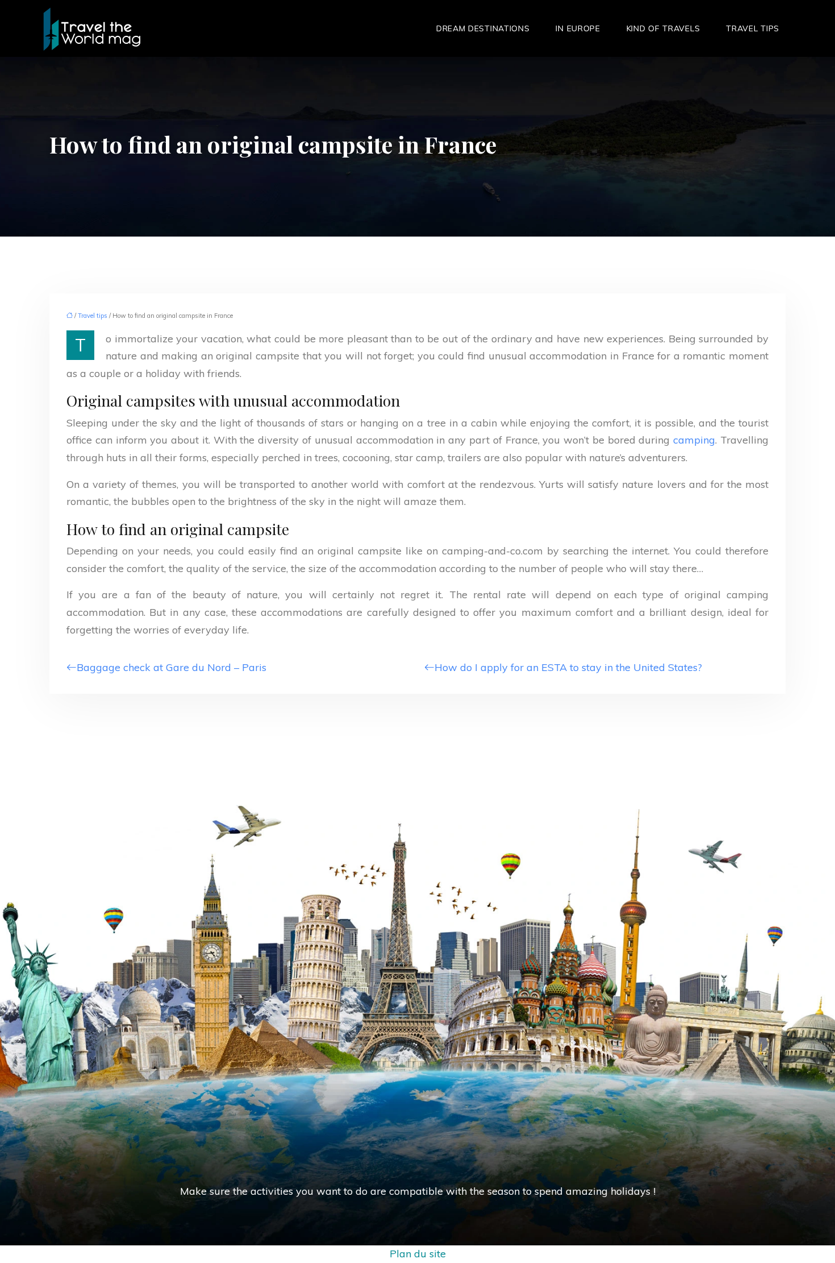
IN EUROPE (578, 28)
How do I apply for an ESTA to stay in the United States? (568, 667)
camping (694, 439)
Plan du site (418, 1253)
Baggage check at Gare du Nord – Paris (171, 667)
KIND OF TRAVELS (663, 28)
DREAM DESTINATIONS (483, 28)
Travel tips (752, 28)
